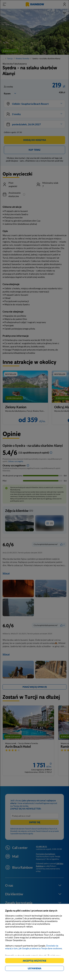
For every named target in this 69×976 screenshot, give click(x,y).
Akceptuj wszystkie (36, 961)
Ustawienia (40, 969)
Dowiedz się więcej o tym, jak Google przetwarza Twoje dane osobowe (33, 947)
